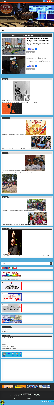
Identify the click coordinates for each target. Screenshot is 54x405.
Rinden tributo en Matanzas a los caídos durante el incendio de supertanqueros (37, 39)
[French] (8, 267)
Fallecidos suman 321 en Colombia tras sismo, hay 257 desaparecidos (16, 148)
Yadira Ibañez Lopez (39, 395)
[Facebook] (46, 1)
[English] (6, 267)
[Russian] (15, 267)
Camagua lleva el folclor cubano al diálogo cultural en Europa (15, 224)
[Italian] (11, 267)
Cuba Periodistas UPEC (7, 342)
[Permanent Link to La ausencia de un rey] (14, 65)
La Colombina (5, 331)
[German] (10, 267)
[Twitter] (44, 1)
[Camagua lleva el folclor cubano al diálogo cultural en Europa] (37, 224)
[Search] (52, 1)
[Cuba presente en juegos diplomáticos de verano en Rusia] (36, 134)
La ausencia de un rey (32, 57)
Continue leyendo (31, 52)
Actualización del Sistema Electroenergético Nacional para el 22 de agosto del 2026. (19, 102)
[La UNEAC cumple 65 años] (21, 100)
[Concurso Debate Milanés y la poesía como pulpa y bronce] (36, 210)
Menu (5, 1)
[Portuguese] (13, 267)
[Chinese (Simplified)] (3, 267)
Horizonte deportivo (6, 329)
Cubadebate (4, 344)
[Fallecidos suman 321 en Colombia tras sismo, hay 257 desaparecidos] (41, 148)
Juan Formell (5, 254)
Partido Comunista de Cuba (7, 337)
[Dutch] (4, 267)
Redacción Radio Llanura (31, 58)
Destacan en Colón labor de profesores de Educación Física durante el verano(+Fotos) (20, 172)
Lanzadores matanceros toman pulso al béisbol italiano (13, 170)
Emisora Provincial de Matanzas (9, 348)
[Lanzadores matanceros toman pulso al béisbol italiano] (35, 170)
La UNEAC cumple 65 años (7, 100)
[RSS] (50, 1)
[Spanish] (16, 267)
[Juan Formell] (15, 254)
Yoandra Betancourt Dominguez (24, 395)
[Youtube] (48, 1)
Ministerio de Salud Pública (8, 346)
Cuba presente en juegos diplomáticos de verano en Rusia (14, 134)
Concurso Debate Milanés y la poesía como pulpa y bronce (14, 210)
